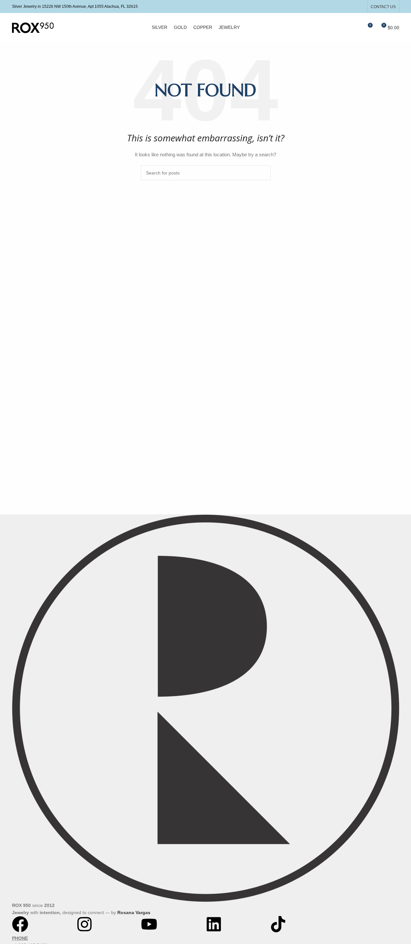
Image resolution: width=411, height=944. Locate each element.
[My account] (344, 27)
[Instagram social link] (351, 6)
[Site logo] (33, 27)
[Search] (355, 27)
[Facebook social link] (343, 6)
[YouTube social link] (359, 6)
